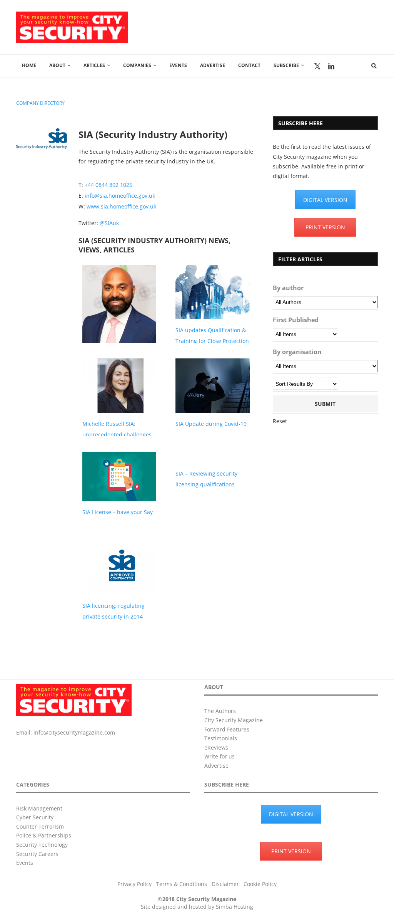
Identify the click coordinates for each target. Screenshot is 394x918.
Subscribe (286, 65)
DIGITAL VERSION (325, 199)
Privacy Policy (134, 884)
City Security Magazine (233, 720)
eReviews (216, 747)
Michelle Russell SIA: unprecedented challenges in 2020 (117, 434)
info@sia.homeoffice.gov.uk (120, 195)
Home (29, 65)
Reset (280, 421)
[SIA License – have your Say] (119, 476)
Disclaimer (225, 884)
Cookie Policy (260, 884)
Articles (94, 65)
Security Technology (42, 844)
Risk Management (39, 808)
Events (178, 65)
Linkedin (331, 66)
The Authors (220, 711)
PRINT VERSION (325, 227)
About (57, 65)
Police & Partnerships (43, 835)
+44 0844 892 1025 (108, 184)
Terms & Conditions (181, 884)
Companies (137, 65)
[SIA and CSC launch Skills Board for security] (119, 315)
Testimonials (220, 738)
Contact (249, 65)
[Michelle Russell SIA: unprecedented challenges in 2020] (119, 385)
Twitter (317, 66)
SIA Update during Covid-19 (211, 423)
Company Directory (40, 103)
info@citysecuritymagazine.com (74, 732)
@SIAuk (109, 223)
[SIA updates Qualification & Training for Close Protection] (212, 292)
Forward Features (226, 729)
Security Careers (37, 853)
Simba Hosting (234, 906)
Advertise (212, 65)
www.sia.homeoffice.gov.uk (121, 206)
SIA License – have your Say (117, 512)
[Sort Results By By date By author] (305, 384)
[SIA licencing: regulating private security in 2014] (119, 570)
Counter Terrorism (40, 826)
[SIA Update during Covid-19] (212, 385)
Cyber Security (34, 817)
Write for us (219, 756)
